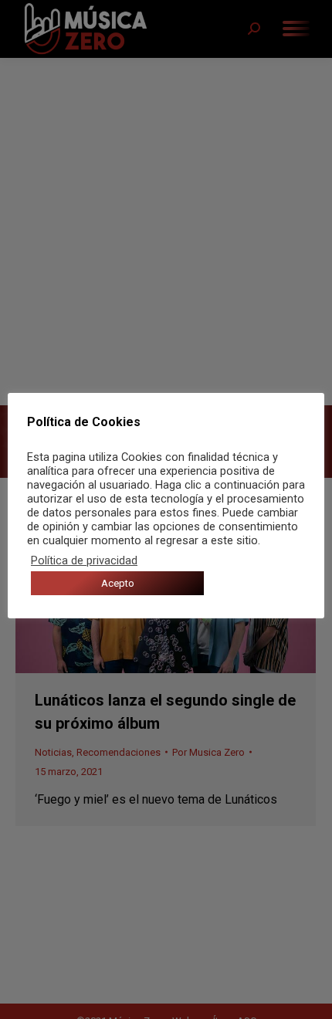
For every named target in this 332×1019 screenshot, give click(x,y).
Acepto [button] (117, 583)
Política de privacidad (84, 560)
